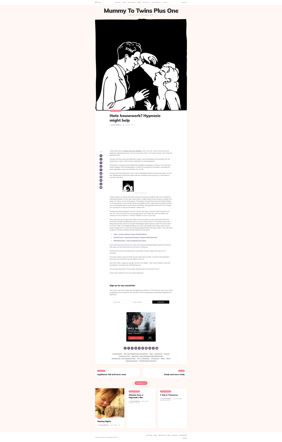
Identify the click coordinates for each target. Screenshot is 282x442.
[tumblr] (101, 169)
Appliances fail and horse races (111, 374)
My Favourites (131, 2)
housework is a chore (124, 356)
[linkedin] (101, 166)
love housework (155, 358)
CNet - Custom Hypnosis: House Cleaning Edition (136, 354)
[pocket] (101, 176)
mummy (168, 358)
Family (99, 417)
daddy (151, 354)
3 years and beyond (115, 110)
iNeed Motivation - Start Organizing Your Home (123, 358)
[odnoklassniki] (101, 183)
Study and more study (174, 374)
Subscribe (161, 302)
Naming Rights (104, 421)
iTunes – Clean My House (143, 358)
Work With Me (155, 2)
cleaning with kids (117, 354)
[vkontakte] (101, 180)
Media (139, 2)
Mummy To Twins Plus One (141, 10)
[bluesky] (101, 187)
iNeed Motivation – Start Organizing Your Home (130, 240)
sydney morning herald (131, 361)
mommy (163, 358)
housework (166, 354)
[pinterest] (101, 162)
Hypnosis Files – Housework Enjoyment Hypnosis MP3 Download (135, 237)
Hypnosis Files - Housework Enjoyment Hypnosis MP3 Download (147, 356)
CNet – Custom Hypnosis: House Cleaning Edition (130, 234)
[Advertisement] (141, 138)
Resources (145, 2)
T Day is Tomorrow (169, 395)
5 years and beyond (165, 391)
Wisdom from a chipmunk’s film (136, 396)
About (124, 2)
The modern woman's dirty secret (147, 361)
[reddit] (101, 173)
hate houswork (158, 354)
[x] (101, 155)
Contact (165, 2)
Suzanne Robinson (116, 125)
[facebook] (101, 159)
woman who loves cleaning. (132, 151)
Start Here (117, 2)
